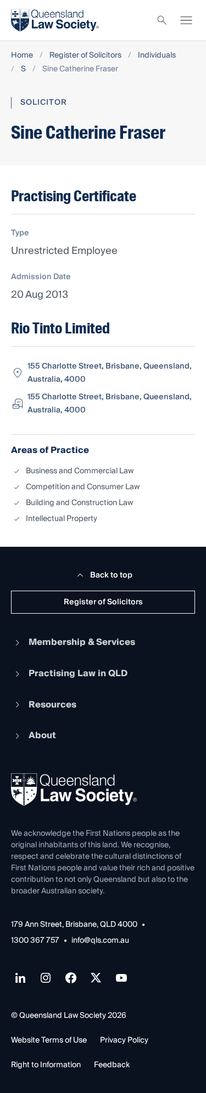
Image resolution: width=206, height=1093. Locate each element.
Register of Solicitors (85, 55)
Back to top (111, 575)
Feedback (112, 1065)
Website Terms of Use (49, 1040)
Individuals (157, 55)
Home (22, 55)
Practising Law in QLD (78, 673)
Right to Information (46, 1065)
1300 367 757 (35, 941)
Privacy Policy (124, 1040)
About (42, 735)
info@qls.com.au (100, 941)
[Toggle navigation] (186, 20)
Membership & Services (82, 642)
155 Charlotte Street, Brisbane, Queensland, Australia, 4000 (109, 373)
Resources (52, 704)
